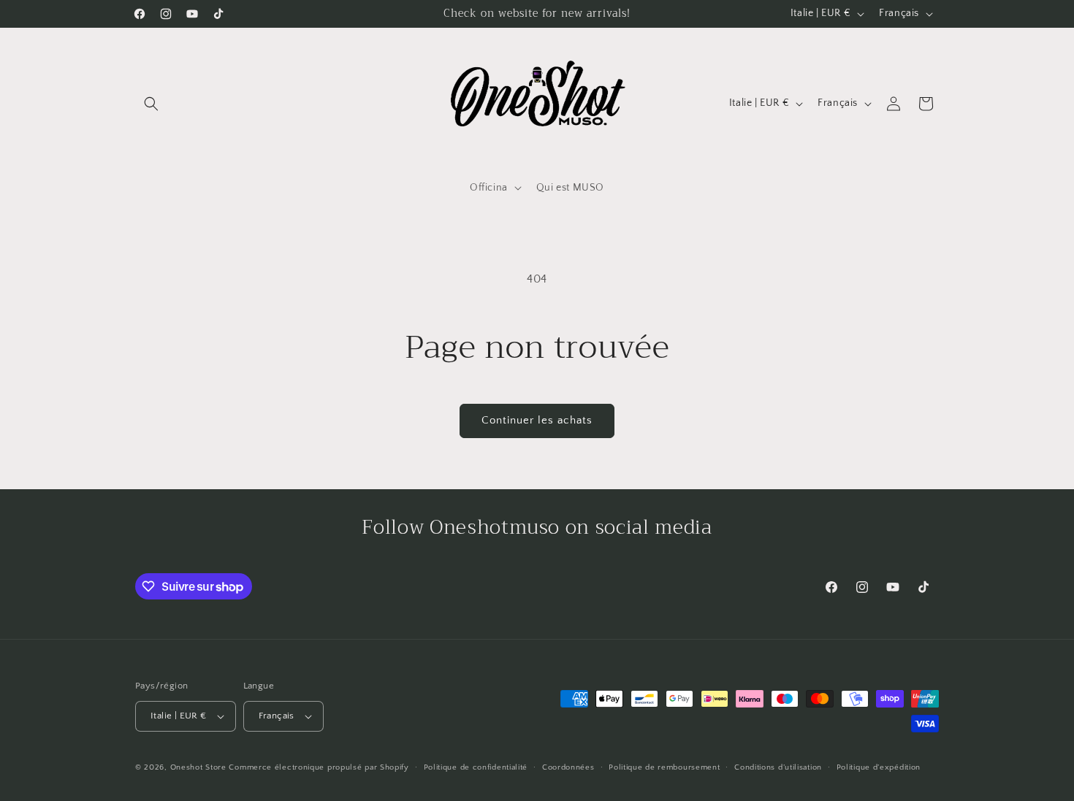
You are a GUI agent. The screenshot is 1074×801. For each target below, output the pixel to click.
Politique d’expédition (879, 767)
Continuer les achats (537, 420)
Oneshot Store (198, 767)
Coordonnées (568, 767)
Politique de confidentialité (476, 767)
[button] (151, 104)
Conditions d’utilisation (778, 767)
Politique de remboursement (664, 767)
